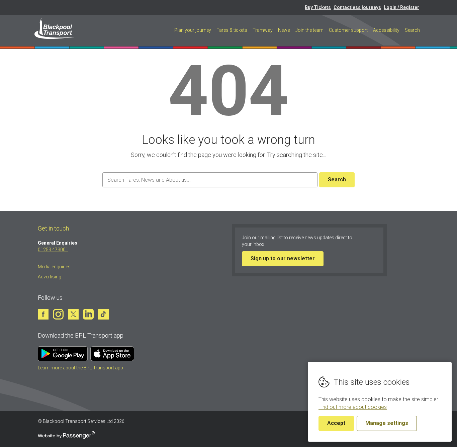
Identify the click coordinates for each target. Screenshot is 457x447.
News (284, 30)
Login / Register (401, 7)
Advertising (49, 276)
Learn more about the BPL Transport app (80, 367)
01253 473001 (53, 249)
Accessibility (386, 30)
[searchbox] (209, 179)
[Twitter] (73, 314)
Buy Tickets (318, 7)
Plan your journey (192, 30)
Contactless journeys (357, 7)
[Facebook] (43, 314)
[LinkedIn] (88, 314)
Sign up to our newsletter (283, 258)
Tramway (263, 30)
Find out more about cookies (352, 407)
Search (412, 30)
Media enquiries (54, 266)
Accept (336, 423)
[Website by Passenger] (66, 437)
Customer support (348, 30)
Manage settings (386, 423)
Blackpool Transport (54, 28)
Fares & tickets (231, 30)
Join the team (309, 30)
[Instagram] (58, 314)
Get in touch (53, 228)
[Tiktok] (103, 314)
